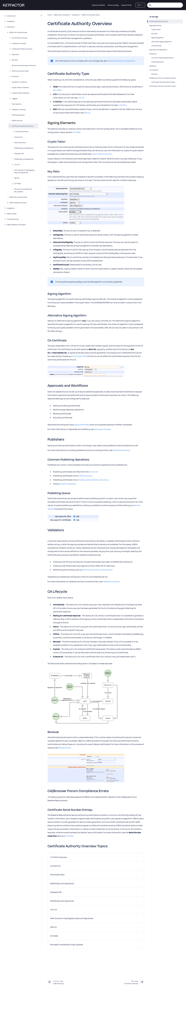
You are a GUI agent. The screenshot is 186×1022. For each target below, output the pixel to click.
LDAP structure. (85, 475)
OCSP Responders (18, 115)
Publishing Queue (157, 62)
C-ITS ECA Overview (21, 131)
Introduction (11, 16)
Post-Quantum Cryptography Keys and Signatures (24, 171)
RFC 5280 (57, 90)
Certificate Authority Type (158, 21)
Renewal (154, 74)
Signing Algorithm (157, 38)
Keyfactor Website (98, 5)
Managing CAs (64, 747)
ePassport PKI (19, 153)
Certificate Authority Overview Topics (162, 86)
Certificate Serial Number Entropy (163, 82)
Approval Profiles (81, 424)
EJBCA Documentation (62, 15)
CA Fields (17, 183)
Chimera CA (18, 137)
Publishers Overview (19, 43)
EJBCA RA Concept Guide (18, 197)
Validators (152, 66)
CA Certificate (156, 46)
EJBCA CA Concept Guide (18, 32)
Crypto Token (156, 29)
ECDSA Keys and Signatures (23, 159)
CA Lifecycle (153, 70)
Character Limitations (19, 82)
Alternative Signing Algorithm (161, 41)
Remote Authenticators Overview (24, 65)
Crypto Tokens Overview (20, 87)
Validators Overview (19, 109)
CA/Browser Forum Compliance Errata (162, 78)
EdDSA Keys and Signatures (23, 148)
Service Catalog (113, 5)
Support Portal (126, 5)
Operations (11, 27)
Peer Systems (17, 104)
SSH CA (17, 178)
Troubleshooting (12, 219)
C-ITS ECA (122, 105)
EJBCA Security (17, 120)
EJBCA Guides (11, 214)
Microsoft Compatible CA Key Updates (23, 190)
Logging (14, 98)
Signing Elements (155, 25)
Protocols (15, 76)
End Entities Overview (19, 38)
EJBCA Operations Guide (17, 203)
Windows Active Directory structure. (93, 479)
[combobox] (165, 5)
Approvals (15, 54)
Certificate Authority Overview (23, 126)
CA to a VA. (93, 471)
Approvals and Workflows (158, 50)
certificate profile (79, 356)
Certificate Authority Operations (121, 60)
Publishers (153, 54)
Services (15, 60)
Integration (11, 208)
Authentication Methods (20, 93)
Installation (11, 21)
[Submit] (150, 5)
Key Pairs (154, 33)
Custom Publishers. (68, 483)
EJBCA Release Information (16, 225)
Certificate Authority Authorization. (97, 569)
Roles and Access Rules (20, 71)
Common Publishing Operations (162, 58)
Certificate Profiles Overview (22, 49)
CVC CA (17, 164)
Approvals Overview (102, 429)
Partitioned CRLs (20, 142)
